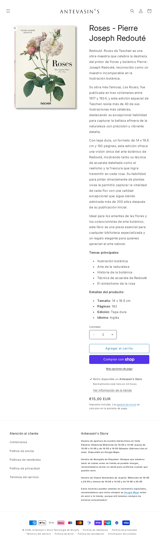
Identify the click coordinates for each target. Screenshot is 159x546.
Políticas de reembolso (25, 459)
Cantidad (94, 326)
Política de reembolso (95, 530)
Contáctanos (18, 442)
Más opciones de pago (119, 368)
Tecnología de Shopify (66, 530)
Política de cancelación (91, 533)
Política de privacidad (25, 468)
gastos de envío (126, 404)
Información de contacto (122, 533)
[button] (8, 11)
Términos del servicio (24, 477)
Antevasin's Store (42, 530)
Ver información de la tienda (112, 390)
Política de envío (64, 533)
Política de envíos (22, 451)
